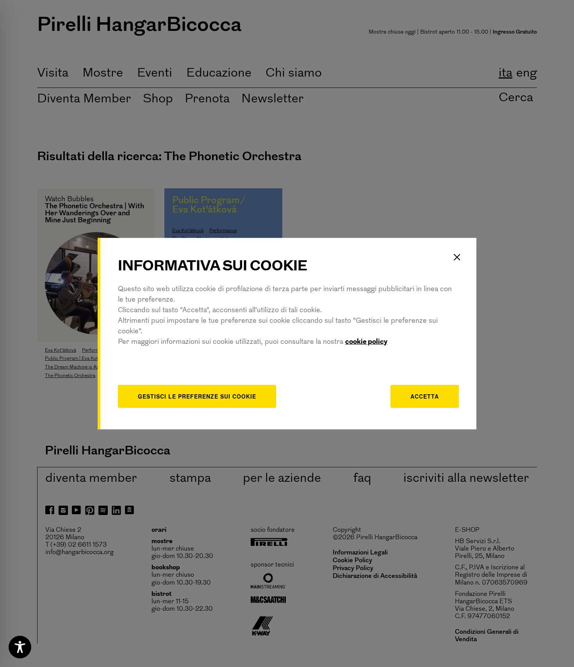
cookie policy (366, 342)
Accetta (424, 396)
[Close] (457, 257)
